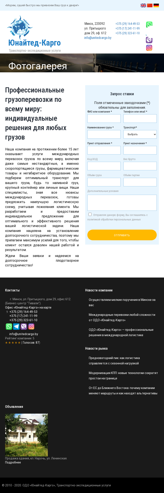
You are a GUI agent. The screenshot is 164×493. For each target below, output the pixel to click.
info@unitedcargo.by (97, 38)
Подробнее (13, 462)
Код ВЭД (92, 159)
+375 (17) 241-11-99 (128, 28)
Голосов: (30, 342)
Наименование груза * (100, 127)
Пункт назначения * (135, 143)
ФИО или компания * (99, 111)
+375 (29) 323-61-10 (128, 33)
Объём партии (131, 175)
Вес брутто (129, 159)
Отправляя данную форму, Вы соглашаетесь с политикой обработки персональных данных (117, 217)
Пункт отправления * (99, 143)
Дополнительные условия (103, 191)
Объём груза (94, 175)
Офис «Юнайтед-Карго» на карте (28, 307)
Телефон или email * (135, 111)
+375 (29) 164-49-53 (128, 23)
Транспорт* (130, 127)
